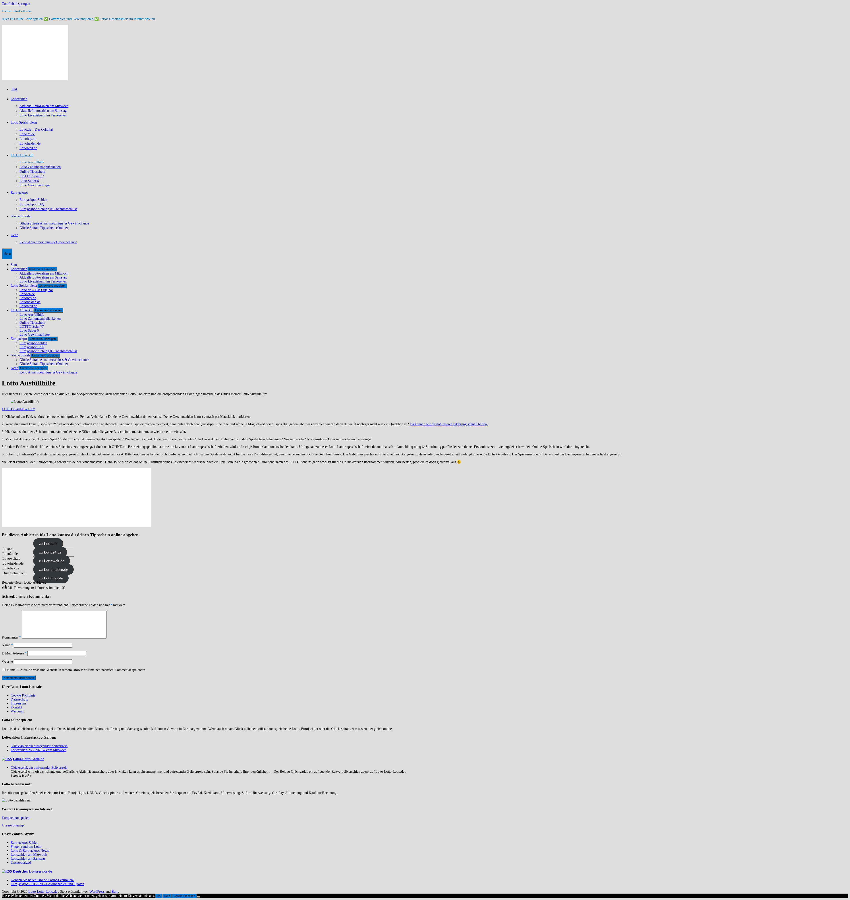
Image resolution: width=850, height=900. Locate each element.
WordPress (96, 891)
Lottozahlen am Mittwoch (29, 854)
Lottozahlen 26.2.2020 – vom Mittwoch (38, 750)
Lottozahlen (19, 99)
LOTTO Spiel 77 (31, 176)
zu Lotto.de (48, 543)
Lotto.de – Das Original (36, 129)
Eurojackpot (19, 192)
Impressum (18, 703)
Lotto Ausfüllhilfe (31, 162)
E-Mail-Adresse (14, 653)
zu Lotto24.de (50, 552)
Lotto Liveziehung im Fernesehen (43, 115)
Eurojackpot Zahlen (33, 199)
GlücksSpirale (20, 216)
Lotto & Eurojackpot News (30, 850)
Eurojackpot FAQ (31, 204)
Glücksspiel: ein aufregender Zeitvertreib (39, 746)
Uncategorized (21, 862)
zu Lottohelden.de (53, 569)
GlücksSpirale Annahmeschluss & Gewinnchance (54, 223)
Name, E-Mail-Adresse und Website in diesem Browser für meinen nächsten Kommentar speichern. (76, 670)
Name (7, 645)
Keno (14, 235)
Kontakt (16, 707)
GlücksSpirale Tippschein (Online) (43, 228)
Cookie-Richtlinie (23, 695)
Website (7, 661)
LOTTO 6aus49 (22, 155)
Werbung (17, 711)
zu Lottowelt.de (51, 561)
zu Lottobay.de (51, 578)
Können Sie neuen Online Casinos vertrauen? (42, 880)
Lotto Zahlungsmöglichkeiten (40, 167)
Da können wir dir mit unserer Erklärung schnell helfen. (449, 424)
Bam (115, 891)
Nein (167, 896)
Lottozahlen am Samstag (28, 858)
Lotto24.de (27, 134)
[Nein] (198, 897)
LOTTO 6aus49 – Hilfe (18, 409)
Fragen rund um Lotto (26, 846)
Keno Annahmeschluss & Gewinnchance (48, 242)
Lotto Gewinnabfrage (34, 185)
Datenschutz (19, 699)
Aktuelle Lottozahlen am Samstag (43, 110)
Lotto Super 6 (29, 181)
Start (14, 89)
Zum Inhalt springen (16, 4)
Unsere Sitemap (13, 825)
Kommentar (11, 637)
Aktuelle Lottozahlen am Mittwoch (43, 106)
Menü (7, 253)
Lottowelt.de (28, 148)
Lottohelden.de (30, 143)
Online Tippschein (32, 171)
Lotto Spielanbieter (24, 122)
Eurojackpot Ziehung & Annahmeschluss (48, 209)
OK (158, 896)
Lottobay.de (27, 139)
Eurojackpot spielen (15, 818)
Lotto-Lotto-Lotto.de (16, 11)
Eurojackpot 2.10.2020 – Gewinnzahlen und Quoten (47, 884)
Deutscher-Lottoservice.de (32, 871)
